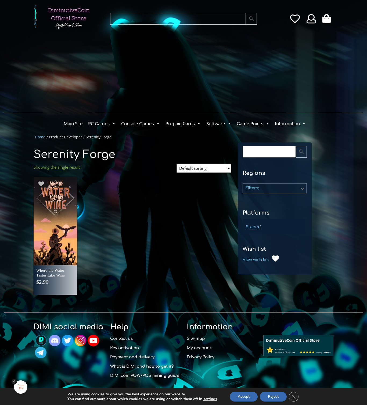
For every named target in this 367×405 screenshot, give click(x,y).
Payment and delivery (132, 357)
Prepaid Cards (180, 123)
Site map (196, 338)
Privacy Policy (200, 357)
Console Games (137, 123)
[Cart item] (327, 20)
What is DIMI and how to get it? (142, 366)
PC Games (99, 123)
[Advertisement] (162, 72)
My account (199, 348)
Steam (252, 227)
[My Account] (311, 20)
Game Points (250, 123)
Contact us (121, 338)
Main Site (73, 123)
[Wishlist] (295, 20)
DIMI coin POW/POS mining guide (144, 375)
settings (210, 399)
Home (40, 136)
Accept (244, 396)
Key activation (124, 348)
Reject (273, 396)
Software (215, 123)
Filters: (252, 188)
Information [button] (287, 123)
